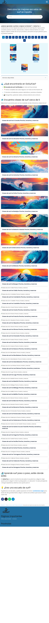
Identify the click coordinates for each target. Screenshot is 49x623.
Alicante (36, 52)
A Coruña (13, 52)
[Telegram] (13, 499)
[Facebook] (2, 499)
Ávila (24, 71)
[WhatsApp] (9, 499)
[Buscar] (40, 16)
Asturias (36, 61)
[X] (6, 499)
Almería (13, 61)
